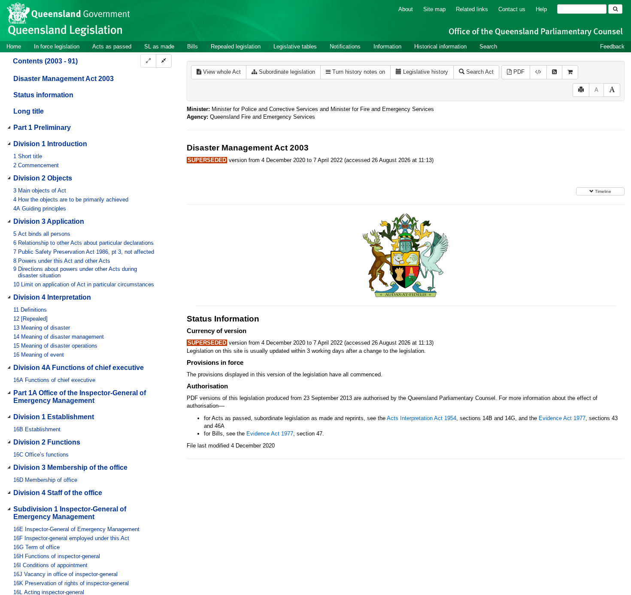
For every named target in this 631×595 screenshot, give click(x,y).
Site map (434, 9)
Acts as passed (111, 46)
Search (488, 46)
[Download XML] (538, 72)
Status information (43, 95)
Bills (192, 46)
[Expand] (148, 61)
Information (387, 46)
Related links (472, 9)
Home (13, 46)
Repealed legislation (236, 46)
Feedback (612, 46)
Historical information (440, 46)
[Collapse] (164, 61)
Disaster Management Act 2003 (63, 78)
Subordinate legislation (286, 72)
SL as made (159, 46)
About (405, 9)
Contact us (511, 9)
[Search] (615, 9)
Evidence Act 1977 (562, 418)
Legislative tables (295, 46)
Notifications (345, 46)
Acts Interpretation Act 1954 (421, 418)
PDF (518, 72)
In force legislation (56, 46)
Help (541, 9)
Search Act (479, 72)
